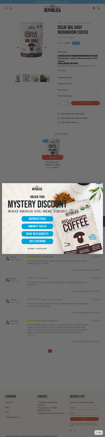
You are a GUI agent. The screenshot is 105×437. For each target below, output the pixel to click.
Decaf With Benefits (37, 234)
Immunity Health (37, 226)
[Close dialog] (100, 185)
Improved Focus (37, 219)
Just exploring (37, 241)
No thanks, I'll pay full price (37, 249)
